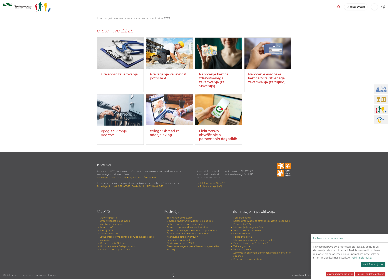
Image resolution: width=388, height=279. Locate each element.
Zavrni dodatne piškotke (340, 274)
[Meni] (374, 6)
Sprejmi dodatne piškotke (370, 274)
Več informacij (370, 264)
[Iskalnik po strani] (338, 7)
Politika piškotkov (361, 257)
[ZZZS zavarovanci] (27, 7)
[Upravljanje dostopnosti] (383, 7)
